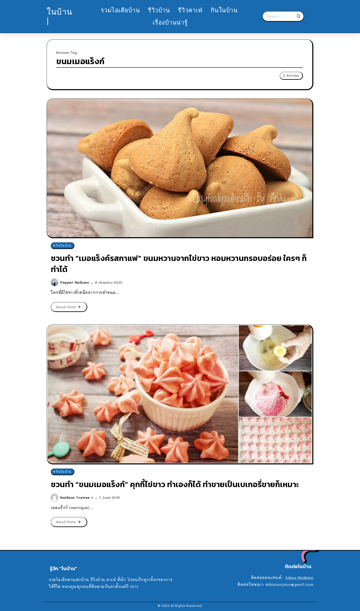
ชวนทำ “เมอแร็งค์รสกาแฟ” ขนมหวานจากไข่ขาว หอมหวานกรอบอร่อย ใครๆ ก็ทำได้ (179, 263)
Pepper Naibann (75, 282)
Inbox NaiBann (299, 577)
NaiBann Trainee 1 (77, 497)
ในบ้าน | (59, 16)
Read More (66, 307)
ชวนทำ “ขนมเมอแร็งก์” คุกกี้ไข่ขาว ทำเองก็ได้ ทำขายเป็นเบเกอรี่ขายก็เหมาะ (175, 484)
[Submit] (300, 16)
